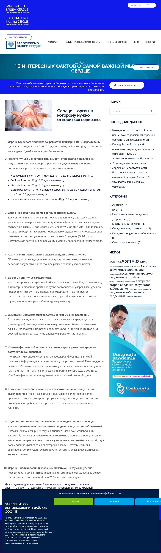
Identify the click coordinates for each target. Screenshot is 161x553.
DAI (119, 262)
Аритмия (117, 205)
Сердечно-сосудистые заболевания (134, 233)
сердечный (117, 296)
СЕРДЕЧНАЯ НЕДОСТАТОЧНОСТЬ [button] (83, 41)
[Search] (142, 5)
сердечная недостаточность (140, 289)
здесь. (88, 375)
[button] (142, 6)
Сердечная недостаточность (129, 228)
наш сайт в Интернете (43, 488)
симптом (129, 297)
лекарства (143, 281)
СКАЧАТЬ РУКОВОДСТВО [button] (128, 85)
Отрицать (114, 502)
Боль (143, 262)
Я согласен (73, 502)
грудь (124, 273)
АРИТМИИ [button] (53, 41)
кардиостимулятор (116, 282)
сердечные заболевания (126, 292)
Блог (137, 41)
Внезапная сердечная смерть (121, 267)
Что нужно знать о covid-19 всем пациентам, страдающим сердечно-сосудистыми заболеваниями (134, 135)
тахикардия (137, 297)
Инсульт (137, 267)
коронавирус (130, 282)
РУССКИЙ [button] (150, 41)
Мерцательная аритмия (126, 224)
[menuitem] (142, 6)
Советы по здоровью (124, 242)
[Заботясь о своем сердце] (23, 45)
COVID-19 (113, 262)
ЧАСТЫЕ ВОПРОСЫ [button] (117, 41)
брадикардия (114, 274)
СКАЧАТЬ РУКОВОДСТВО (18, 37)
